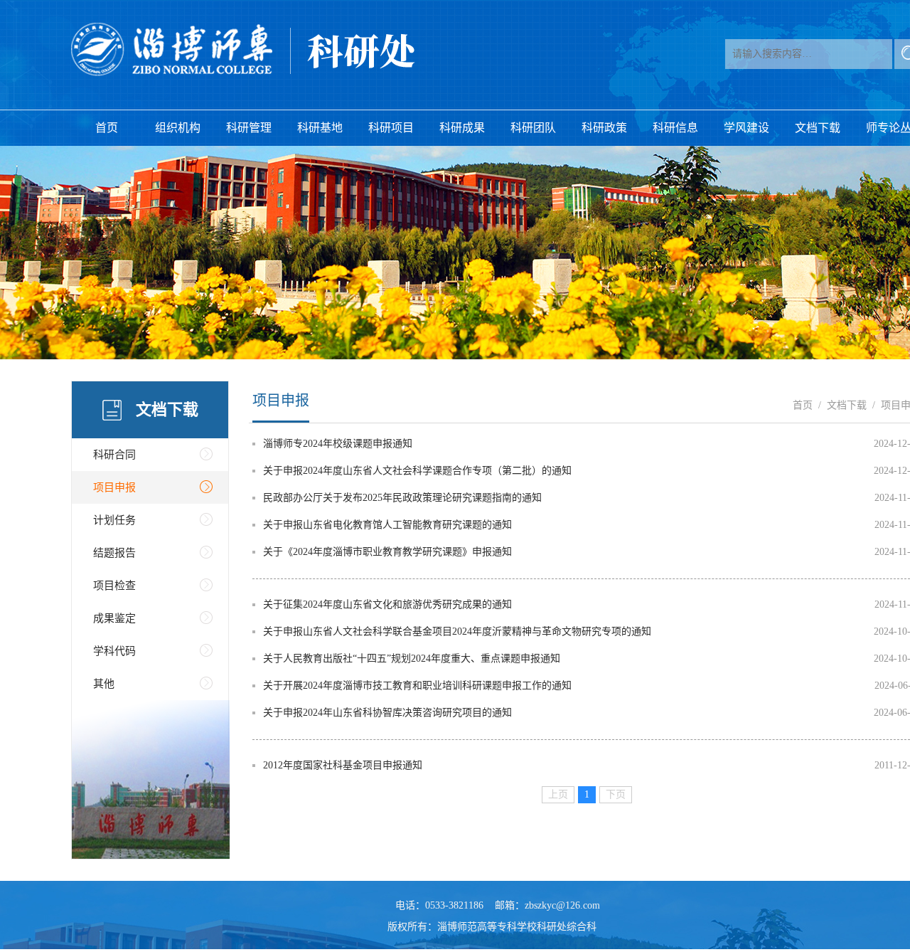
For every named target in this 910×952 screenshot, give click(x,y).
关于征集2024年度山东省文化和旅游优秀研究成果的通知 (387, 604)
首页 (106, 128)
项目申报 (114, 487)
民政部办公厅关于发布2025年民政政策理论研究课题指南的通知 (402, 497)
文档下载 (817, 128)
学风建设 (746, 128)
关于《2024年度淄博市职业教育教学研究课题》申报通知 (387, 551)
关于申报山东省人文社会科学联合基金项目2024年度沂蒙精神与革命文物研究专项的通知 (457, 631)
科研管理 (249, 128)
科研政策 (604, 128)
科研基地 (320, 128)
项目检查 (114, 585)
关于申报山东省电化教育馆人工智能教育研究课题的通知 (387, 524)
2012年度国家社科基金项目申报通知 (342, 765)
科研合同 (114, 454)
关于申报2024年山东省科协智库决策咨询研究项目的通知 (387, 712)
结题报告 (114, 553)
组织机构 (177, 128)
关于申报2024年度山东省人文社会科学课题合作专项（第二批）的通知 (417, 470)
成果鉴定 (114, 618)
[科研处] (243, 49)
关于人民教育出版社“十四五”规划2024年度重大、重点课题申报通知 (411, 658)
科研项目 (391, 128)
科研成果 (462, 128)
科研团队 (533, 128)
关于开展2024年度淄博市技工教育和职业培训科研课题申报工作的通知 (417, 685)
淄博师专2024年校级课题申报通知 (337, 443)
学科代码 (114, 651)
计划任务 (114, 520)
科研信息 (675, 128)
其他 (103, 683)
